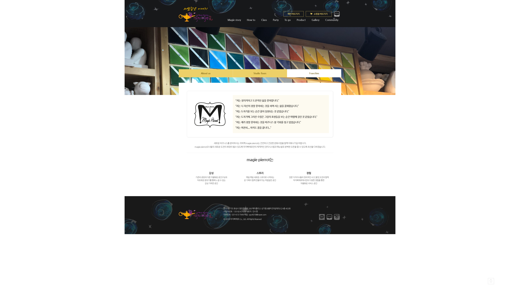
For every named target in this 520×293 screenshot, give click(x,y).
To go (288, 19)
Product (301, 19)
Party (276, 19)
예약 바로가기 (293, 14)
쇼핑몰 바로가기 (320, 14)
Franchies (314, 73)
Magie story (234, 19)
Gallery (315, 19)
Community (331, 19)
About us (205, 73)
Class (264, 19)
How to (251, 19)
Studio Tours (259, 73)
